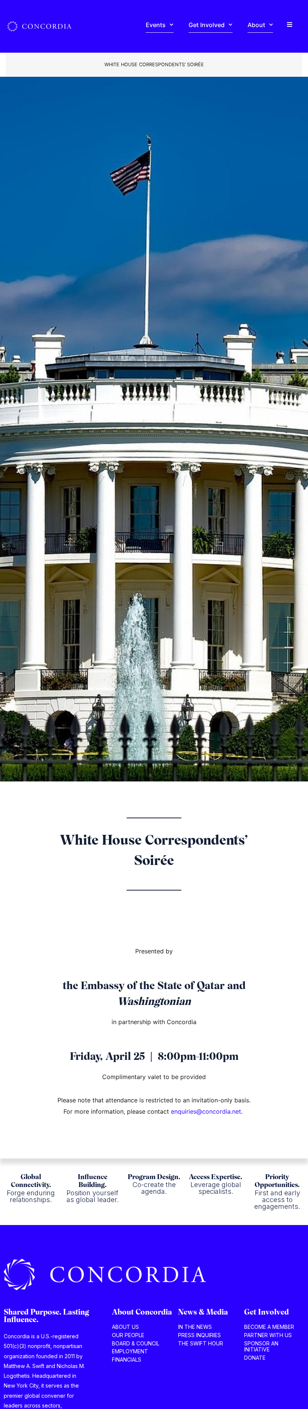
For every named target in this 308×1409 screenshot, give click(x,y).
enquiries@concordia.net (206, 1111)
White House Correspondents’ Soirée (154, 64)
